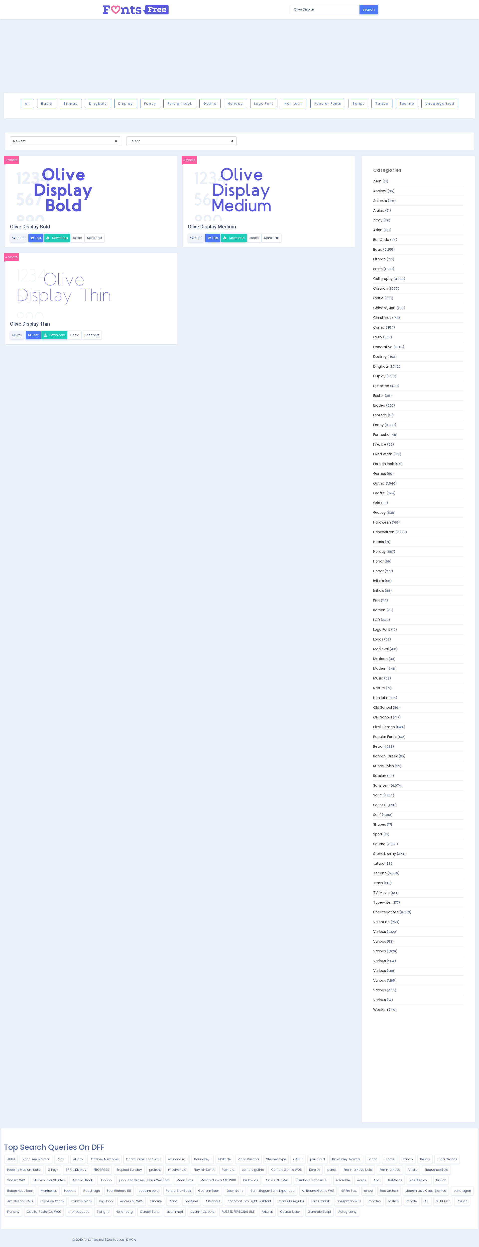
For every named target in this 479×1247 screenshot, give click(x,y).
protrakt (155, 1170)
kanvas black (81, 1201)
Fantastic (381, 434)
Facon (372, 1159)
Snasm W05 (16, 1180)
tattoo (381, 103)
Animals (380, 200)
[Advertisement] (239, 56)
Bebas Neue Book (20, 1191)
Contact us (115, 1239)
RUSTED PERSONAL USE (238, 1212)
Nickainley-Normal (346, 1159)
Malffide (224, 1159)
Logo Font (263, 103)
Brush (378, 268)
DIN (426, 1201)
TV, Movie (381, 892)
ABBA (11, 1159)
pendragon (462, 1191)
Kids (376, 600)
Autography (347, 1212)
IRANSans (394, 1180)
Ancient (380, 190)
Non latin (294, 103)
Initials (378, 580)
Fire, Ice (379, 444)
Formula (228, 1170)
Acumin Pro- (177, 1159)
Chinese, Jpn (384, 307)
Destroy (380, 356)
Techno (407, 103)
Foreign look (179, 103)
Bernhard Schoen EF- (312, 1180)
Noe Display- (419, 1180)
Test (37, 238)
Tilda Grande (447, 1159)
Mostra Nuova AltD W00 (218, 1180)
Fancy (150, 103)
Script (358, 103)
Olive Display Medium (212, 227)
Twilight (103, 1212)
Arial (376, 1180)
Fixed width (382, 454)
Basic (46, 103)
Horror (378, 561)
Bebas (425, 1159)
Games (379, 473)
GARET (298, 1159)
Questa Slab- (290, 1212)
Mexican (380, 658)
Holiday (235, 103)
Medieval (381, 648)
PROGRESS (101, 1170)
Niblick (441, 1180)
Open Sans (235, 1191)
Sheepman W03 (349, 1201)
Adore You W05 (131, 1201)
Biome (389, 1159)
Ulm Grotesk (320, 1201)
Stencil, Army (384, 853)
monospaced (79, 1212)
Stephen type (276, 1159)
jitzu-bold (317, 1159)
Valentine (381, 921)
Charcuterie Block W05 (143, 1159)
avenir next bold (202, 1212)
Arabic (378, 210)
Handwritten (383, 532)
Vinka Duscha (248, 1159)
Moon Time (185, 1180)
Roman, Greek (385, 756)
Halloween (382, 522)
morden (374, 1201)
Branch (407, 1159)
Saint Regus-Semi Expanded (272, 1191)
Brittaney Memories (104, 1159)
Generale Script (319, 1212)
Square (379, 843)
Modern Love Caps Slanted (425, 1191)
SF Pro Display (76, 1170)
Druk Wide (250, 1180)
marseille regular (291, 1201)
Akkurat (267, 1212)
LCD (376, 619)
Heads (378, 541)
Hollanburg (124, 1212)
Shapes (379, 824)
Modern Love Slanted (49, 1180)
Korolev (314, 1170)
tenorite (156, 1201)
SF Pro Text (349, 1191)
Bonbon (106, 1180)
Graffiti (379, 493)
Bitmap (71, 103)
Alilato (78, 1159)
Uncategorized (439, 103)
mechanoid (177, 1170)
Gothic (210, 103)
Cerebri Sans (149, 1212)
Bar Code (381, 239)
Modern (379, 668)
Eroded (379, 405)
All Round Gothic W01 (318, 1191)
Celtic (378, 298)
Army (377, 220)
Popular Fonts (327, 103)
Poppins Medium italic (24, 1170)
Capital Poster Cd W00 (44, 1212)
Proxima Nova (389, 1170)
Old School (382, 707)
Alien (377, 181)
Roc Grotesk (389, 1191)
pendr (331, 1170)
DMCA (131, 1239)
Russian (379, 775)
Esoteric (380, 415)
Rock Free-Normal (36, 1159)
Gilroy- (53, 1170)
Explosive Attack (52, 1201)
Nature (379, 687)
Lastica (393, 1201)
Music (378, 678)
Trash (378, 882)
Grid (376, 502)
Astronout (213, 1201)
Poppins (70, 1191)
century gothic (253, 1170)
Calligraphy (383, 278)
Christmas (382, 317)
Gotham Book (208, 1191)
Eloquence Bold (436, 1170)
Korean (379, 610)
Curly (377, 337)
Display (125, 103)
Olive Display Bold (30, 227)
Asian (377, 229)
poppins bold (148, 1191)
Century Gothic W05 (286, 1170)
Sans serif (94, 238)
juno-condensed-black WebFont (144, 1180)
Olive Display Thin (30, 324)
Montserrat (49, 1191)
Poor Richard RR (119, 1191)
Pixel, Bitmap (384, 726)
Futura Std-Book (178, 1191)
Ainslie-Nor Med (277, 1180)
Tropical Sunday (129, 1170)
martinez (191, 1201)
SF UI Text (443, 1201)
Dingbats (98, 103)
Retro (377, 746)
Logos (378, 639)
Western (380, 1009)
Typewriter (382, 902)
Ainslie (412, 1170)
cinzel (368, 1191)
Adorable (343, 1180)
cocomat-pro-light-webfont (249, 1201)
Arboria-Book (82, 1180)
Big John (106, 1201)
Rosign (462, 1201)
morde (411, 1201)
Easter (378, 395)
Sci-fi (377, 795)
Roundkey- (202, 1159)
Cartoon (380, 288)
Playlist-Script (204, 1170)
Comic (379, 327)
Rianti (173, 1201)
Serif (377, 814)
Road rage (91, 1191)
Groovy (379, 512)
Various (379, 931)
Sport (377, 834)
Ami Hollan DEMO (20, 1201)
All (27, 103)
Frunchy (13, 1212)
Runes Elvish (383, 765)
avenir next (175, 1212)
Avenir (361, 1180)
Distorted (381, 385)
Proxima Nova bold (358, 1170)
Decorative (382, 346)
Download (59, 238)
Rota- (61, 1159)
